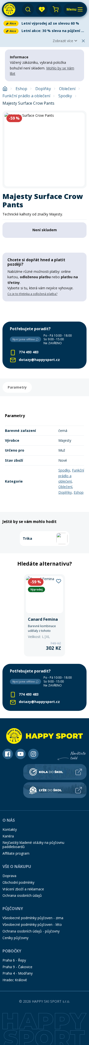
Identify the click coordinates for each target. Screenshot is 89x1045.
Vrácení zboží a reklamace (23, 889)
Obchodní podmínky (18, 882)
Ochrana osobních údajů (22, 895)
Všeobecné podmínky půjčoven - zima (32, 917)
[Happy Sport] (9, 9)
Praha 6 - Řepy (14, 960)
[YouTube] (20, 754)
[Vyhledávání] (28, 9)
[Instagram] (33, 754)
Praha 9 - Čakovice (17, 966)
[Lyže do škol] (55, 790)
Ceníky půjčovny (15, 937)
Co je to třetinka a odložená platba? (32, 294)
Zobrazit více (63, 40)
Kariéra (8, 836)
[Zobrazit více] (44, 23)
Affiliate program (15, 853)
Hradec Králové (14, 980)
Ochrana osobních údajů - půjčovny (31, 931)
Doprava (9, 875)
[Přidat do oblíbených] (58, 581)
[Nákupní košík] (56, 9)
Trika (27, 538)
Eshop (21, 88)
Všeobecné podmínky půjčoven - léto (32, 924)
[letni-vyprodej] (44, 311)
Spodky (65, 96)
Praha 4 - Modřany (17, 973)
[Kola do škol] (55, 772)
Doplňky (43, 88)
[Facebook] (7, 754)
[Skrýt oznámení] (83, 41)
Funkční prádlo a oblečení (26, 96)
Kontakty (9, 829)
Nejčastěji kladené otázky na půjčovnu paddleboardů (33, 844)
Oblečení (67, 88)
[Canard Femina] (44, 615)
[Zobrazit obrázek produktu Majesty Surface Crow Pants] (44, 149)
